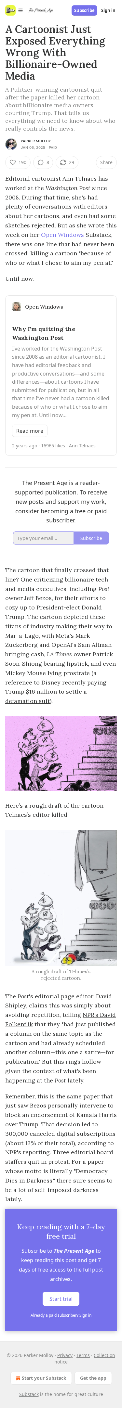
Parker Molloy (36, 141)
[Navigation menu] (14, 10)
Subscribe (84, 10)
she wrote (90, 225)
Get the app (93, 1378)
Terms (83, 1355)
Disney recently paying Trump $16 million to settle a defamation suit (55, 692)
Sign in (108, 10)
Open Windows (62, 234)
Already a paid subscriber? (61, 1315)
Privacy (65, 1355)
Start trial (61, 1298)
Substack (29, 1394)
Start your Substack (44, 1378)
